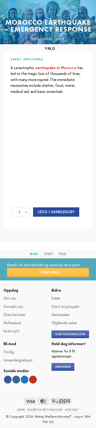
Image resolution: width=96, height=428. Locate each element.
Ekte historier (14, 314)
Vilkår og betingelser (45, 409)
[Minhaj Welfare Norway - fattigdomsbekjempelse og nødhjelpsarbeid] (48, 10)
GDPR (21, 409)
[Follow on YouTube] (33, 380)
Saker (60, 39)
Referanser (12, 322)
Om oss (9, 298)
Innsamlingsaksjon (17, 359)
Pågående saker (64, 322)
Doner (47, 39)
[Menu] (6, 10)
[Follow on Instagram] (16, 380)
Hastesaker (60, 314)
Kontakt (72, 409)
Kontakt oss (13, 306)
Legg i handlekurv (56, 211)
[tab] (34, 253)
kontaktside (33, 264)
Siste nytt (11, 330)
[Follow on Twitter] (24, 380)
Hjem (35, 39)
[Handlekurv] (90, 10)
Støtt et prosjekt (65, 306)
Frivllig (8, 351)
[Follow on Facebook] (8, 380)
